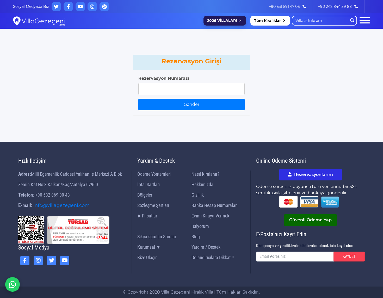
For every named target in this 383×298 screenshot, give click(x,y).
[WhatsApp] (12, 284)
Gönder (191, 104)
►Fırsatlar (147, 215)
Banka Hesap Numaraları (214, 205)
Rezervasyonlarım (313, 174)
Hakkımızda (202, 184)
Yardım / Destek (205, 247)
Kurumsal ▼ (149, 247)
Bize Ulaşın (147, 257)
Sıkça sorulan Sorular (156, 236)
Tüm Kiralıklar (267, 20)
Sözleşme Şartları (153, 205)
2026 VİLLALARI (222, 20)
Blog (195, 236)
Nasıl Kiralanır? (205, 174)
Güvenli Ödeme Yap (310, 219)
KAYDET (349, 256)
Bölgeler (144, 195)
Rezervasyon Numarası (163, 78)
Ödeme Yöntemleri (154, 174)
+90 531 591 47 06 (284, 6)
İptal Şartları (148, 184)
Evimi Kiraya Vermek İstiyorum (210, 221)
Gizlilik (197, 195)
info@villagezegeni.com (61, 205)
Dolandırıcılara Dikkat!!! (212, 257)
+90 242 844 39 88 (335, 6)
